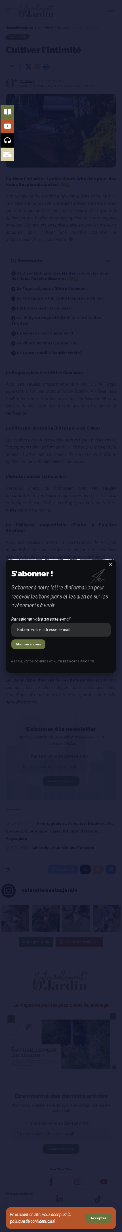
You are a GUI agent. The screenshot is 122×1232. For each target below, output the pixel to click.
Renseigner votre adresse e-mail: (41, 619)
